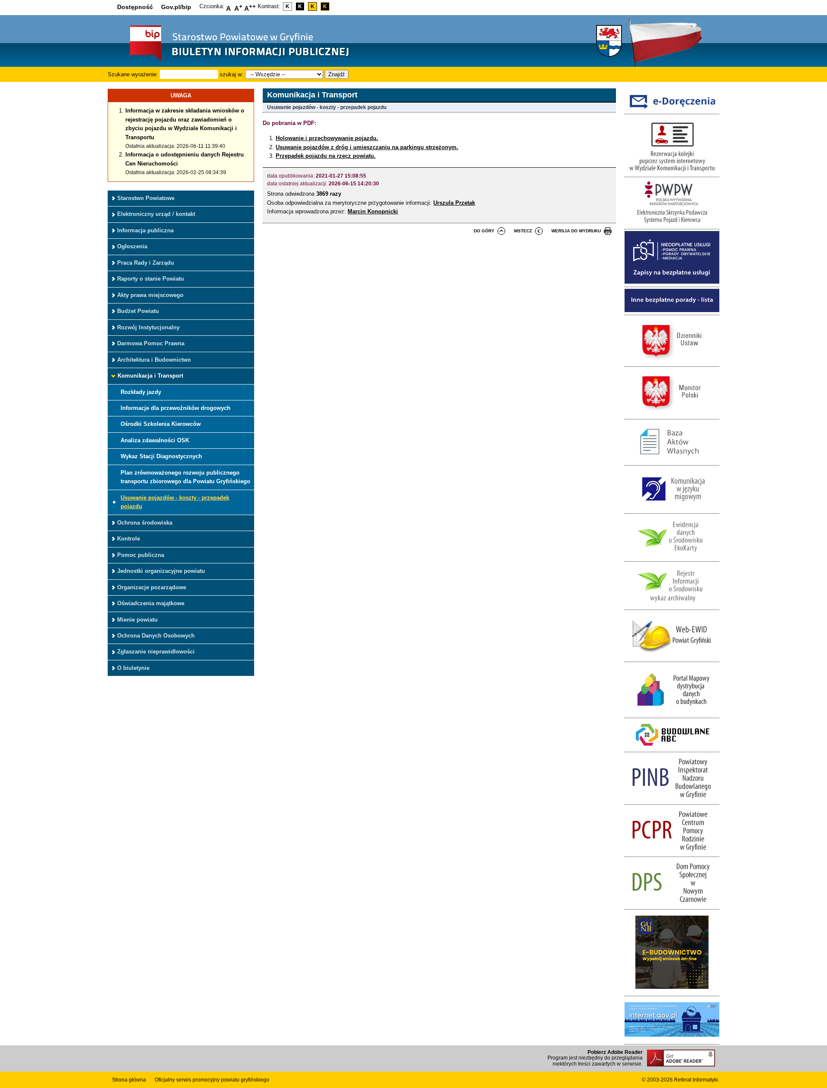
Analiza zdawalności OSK (155, 440)
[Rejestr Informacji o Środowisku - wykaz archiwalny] (671, 604)
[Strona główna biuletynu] (230, 60)
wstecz (523, 230)
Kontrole (128, 538)
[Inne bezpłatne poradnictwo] (672, 310)
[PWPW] (671, 224)
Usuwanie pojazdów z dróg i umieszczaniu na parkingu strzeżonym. (367, 147)
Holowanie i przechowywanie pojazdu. (327, 138)
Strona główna (129, 1079)
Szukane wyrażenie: (133, 74)
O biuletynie (133, 668)
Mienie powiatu (137, 619)
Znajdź (336, 74)
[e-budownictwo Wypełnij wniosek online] (672, 991)
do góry (484, 230)
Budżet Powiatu (138, 311)
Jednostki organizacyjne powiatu (161, 571)
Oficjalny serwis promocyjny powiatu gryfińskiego (212, 1079)
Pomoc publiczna (140, 555)
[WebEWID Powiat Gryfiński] (672, 657)
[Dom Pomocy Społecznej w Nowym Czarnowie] (672, 904)
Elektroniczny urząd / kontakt (156, 214)
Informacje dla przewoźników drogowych (175, 408)
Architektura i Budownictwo (154, 359)
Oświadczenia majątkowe (150, 603)
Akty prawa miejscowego (150, 295)
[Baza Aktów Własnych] (672, 460)
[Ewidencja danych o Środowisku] (671, 556)
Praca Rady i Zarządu (145, 262)
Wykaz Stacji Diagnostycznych (161, 456)
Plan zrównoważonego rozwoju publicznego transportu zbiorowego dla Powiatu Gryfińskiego (185, 477)
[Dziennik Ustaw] (671, 362)
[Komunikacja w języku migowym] (671, 508)
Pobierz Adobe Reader (615, 1052)
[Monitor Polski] (671, 414)
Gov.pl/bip (176, 6)
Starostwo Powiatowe (145, 198)
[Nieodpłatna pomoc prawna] (672, 281)
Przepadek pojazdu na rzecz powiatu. (326, 156)
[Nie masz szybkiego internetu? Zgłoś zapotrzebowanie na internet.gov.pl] (672, 1039)
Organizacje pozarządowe (151, 587)
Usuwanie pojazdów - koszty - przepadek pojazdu (175, 502)
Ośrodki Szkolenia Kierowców (161, 424)
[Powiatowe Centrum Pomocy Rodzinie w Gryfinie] (672, 852)
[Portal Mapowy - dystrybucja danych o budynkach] (672, 713)
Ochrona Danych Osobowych (156, 635)
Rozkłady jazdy (141, 392)
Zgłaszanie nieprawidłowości (156, 651)
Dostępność (135, 6)
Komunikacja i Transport (150, 375)
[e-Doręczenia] (672, 109)
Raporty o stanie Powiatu (150, 278)
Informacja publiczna (145, 230)
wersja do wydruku (576, 230)
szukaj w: (231, 74)
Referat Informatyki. (696, 1079)
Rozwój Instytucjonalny (148, 327)
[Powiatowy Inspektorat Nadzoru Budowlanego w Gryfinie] (672, 799)
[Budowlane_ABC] (672, 747)
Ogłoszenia (132, 246)
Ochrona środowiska (144, 522)
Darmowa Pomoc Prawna (150, 343)
